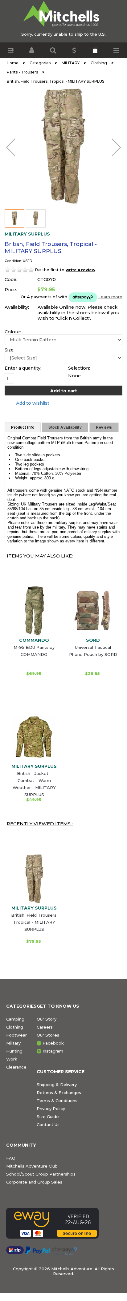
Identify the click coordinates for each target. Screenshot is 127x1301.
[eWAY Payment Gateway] (52, 1223)
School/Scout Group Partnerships (41, 1174)
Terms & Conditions (57, 1100)
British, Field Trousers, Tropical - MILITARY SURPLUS (34, 922)
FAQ (10, 1158)
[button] (10, 50)
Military (13, 1043)
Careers (45, 1027)
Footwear (16, 1035)
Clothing (14, 1027)
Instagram (53, 1051)
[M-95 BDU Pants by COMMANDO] (34, 611)
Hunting (14, 1051)
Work (11, 1059)
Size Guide (48, 1116)
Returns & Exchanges (59, 1092)
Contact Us (48, 1124)
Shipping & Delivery (57, 1084)
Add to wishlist (32, 403)
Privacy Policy (51, 1108)
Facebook (53, 1043)
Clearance (16, 1067)
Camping (15, 1019)
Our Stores (48, 1035)
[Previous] (10, 147)
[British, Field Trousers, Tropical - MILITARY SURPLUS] (63, 146)
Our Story (46, 1019)
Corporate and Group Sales (34, 1182)
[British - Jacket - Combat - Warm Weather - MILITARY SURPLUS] (34, 737)
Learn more (110, 296)
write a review (80, 270)
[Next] (116, 147)
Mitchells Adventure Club (32, 1166)
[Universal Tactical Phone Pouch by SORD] (93, 611)
